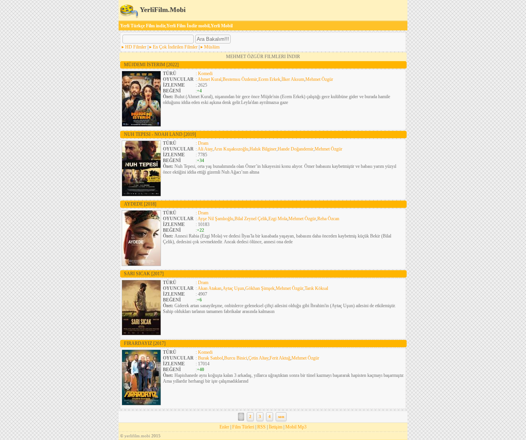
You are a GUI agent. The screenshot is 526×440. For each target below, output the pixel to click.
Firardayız (145, 343)
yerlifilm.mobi (137, 435)
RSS (261, 427)
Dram (203, 143)
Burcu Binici (235, 358)
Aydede (140, 204)
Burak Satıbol (210, 358)
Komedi (205, 73)
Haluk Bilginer (263, 149)
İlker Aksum (292, 79)
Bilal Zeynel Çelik (251, 218)
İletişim (275, 427)
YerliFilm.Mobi (162, 9)
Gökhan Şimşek (260, 288)
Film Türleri (243, 427)
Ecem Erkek (269, 79)
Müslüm (211, 47)
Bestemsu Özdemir (240, 79)
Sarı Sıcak (144, 273)
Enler (224, 427)
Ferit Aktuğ (280, 358)
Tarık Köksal (316, 288)
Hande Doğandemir (295, 149)
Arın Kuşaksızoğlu (231, 149)
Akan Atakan (209, 288)
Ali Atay (205, 149)
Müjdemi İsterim (151, 64)
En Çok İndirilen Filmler (175, 47)
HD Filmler (135, 47)
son (281, 417)
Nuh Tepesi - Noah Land (160, 134)
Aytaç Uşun (233, 288)
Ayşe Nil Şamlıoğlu (215, 218)
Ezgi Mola (277, 218)
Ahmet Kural (209, 79)
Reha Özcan (328, 218)
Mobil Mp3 (296, 427)
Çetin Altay (258, 358)
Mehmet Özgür (319, 79)
